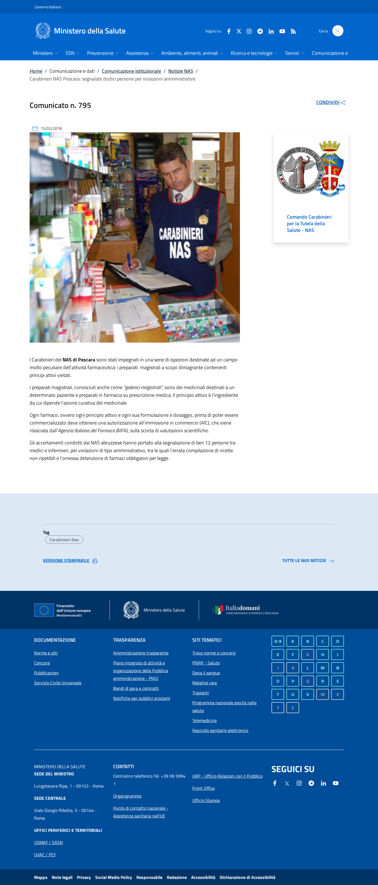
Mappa (40, 877)
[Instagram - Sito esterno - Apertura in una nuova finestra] (246, 30)
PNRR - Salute (206, 662)
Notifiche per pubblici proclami (141, 698)
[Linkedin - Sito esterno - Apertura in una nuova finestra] (269, 30)
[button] (337, 30)
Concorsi (42, 662)
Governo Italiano (48, 7)
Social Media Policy (113, 877)
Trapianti (200, 692)
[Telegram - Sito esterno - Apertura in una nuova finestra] (311, 782)
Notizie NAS (180, 71)
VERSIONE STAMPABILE (66, 560)
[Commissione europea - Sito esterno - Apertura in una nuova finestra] (63, 610)
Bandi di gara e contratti (136, 688)
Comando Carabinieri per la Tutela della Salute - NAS (309, 224)
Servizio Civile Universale (57, 682)
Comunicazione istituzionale (131, 71)
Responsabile (149, 877)
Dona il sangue (206, 672)
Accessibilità (203, 877)
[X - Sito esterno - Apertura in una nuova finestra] (239, 30)
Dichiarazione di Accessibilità (247, 877)
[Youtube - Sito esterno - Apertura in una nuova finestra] (280, 30)
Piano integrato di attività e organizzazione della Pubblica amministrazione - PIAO (140, 670)
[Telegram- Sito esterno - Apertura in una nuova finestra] (257, 30)
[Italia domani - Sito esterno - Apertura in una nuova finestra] (248, 610)
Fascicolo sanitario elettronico (220, 730)
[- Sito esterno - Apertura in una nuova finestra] (335, 782)
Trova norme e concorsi (214, 652)
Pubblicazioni (46, 672)
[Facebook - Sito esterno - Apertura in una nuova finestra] (226, 30)
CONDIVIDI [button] (328, 102)
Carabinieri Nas (64, 539)
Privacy (84, 877)
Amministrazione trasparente (141, 652)
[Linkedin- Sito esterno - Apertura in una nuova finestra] (323, 782)
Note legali (62, 877)
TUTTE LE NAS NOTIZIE (304, 560)
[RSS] (291, 30)
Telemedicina (204, 720)
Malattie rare (204, 682)
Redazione (177, 877)
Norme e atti (46, 652)
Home (36, 71)
